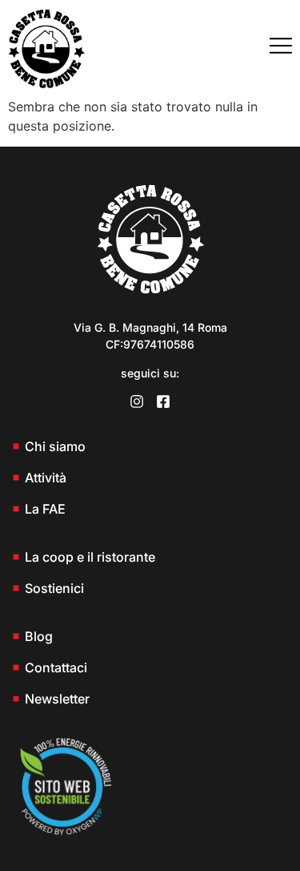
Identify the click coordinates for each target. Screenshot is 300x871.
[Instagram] (137, 401)
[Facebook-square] (163, 401)
